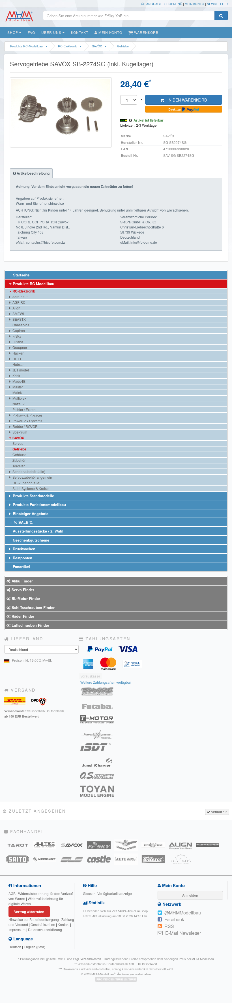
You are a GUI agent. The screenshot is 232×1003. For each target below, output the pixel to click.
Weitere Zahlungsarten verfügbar (105, 682)
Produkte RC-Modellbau (26, 46)
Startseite (20, 275)
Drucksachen (23, 548)
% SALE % (23, 522)
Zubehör (18, 460)
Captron (18, 330)
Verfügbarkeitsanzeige (114, 893)
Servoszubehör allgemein (32, 477)
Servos (17, 443)
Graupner (19, 347)
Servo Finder (22, 589)
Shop (13, 32)
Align (16, 307)
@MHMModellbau (182, 912)
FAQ (31, 32)
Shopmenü (173, 3)
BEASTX (19, 319)
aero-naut (19, 296)
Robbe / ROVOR (25, 426)
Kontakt (79, 32)
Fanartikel (21, 566)
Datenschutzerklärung (45, 929)
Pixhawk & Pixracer (27, 415)
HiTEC (17, 358)
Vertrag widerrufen (29, 911)
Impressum (16, 929)
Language (153, 3)
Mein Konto (194, 3)
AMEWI (18, 313)
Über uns (52, 32)
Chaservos (20, 324)
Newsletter (217, 3)
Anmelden (190, 895)
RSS (169, 926)
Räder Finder (22, 616)
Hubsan (18, 364)
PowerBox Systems (27, 420)
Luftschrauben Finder (29, 625)
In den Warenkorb (185, 100)
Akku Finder (21, 581)
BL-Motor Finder (25, 598)
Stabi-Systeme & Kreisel (31, 488)
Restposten (22, 557)
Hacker (17, 353)
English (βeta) (34, 946)
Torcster (18, 465)
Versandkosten (90, 958)
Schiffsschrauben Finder (32, 607)
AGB (12, 893)
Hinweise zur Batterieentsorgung (33, 919)
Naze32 (18, 403)
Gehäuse (19, 454)
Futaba (17, 341)
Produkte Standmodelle (33, 495)
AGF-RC (18, 302)
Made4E (18, 381)
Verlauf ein (218, 811)
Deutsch (14, 946)
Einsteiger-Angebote (30, 513)
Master (17, 386)
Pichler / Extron (24, 409)
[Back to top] (227, 902)
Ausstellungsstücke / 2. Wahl (37, 531)
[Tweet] (160, 912)
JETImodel (20, 370)
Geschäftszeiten (43, 924)
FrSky (16, 336)
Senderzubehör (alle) (28, 471)
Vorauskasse (90, 676)
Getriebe (123, 46)
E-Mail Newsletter (183, 933)
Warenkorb (145, 32)
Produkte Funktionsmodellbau (39, 504)
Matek (17, 392)
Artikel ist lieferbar (149, 120)
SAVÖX (97, 46)
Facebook (174, 919)
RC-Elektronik (67, 46)
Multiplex (19, 398)
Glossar (89, 893)
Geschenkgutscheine (30, 540)
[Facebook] (160, 919)
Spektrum (19, 432)
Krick (16, 375)
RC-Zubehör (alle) (26, 482)
